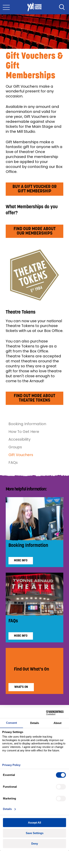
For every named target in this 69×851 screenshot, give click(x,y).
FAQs (13, 462)
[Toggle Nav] (6, 7)
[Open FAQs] (34, 594)
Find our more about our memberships (35, 231)
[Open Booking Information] (34, 519)
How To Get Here (23, 431)
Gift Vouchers (20, 454)
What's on (21, 687)
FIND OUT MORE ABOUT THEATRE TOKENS (34, 398)
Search (61, 7)
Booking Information (27, 423)
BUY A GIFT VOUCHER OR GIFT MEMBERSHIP (35, 189)
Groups (15, 447)
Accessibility (19, 439)
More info (20, 560)
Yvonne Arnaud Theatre (34, 7)
